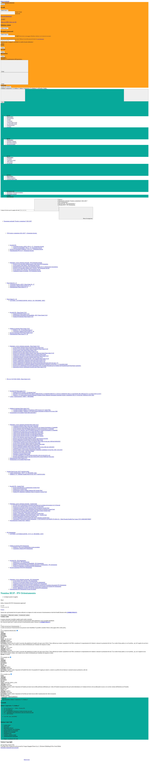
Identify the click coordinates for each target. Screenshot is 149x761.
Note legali (6, 726)
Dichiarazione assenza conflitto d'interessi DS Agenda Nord (27, 490)
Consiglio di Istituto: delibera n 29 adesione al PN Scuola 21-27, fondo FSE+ (32, 410)
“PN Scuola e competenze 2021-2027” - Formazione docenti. (22, 233)
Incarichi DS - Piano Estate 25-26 (18, 312)
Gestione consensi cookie (10, 735)
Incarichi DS (13, 245)
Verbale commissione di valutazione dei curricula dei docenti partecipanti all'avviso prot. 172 (35, 363)
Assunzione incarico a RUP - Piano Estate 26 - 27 (22, 284)
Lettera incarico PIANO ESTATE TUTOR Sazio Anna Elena (28, 433)
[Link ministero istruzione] (7, 2)
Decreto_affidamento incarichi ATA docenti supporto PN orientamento (30, 588)
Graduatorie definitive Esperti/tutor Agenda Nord (25, 516)
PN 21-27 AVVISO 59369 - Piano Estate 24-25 (18, 379)
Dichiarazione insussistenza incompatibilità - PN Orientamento (28, 563)
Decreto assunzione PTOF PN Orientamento (21, 567)
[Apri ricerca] (136, 95)
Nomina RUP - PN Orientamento (21, 562)
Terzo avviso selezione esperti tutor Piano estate (24, 437)
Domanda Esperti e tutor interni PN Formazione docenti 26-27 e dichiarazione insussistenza (35, 267)
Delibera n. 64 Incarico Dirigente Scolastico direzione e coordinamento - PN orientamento (35, 564)
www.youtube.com (5, 674)
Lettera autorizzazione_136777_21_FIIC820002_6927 (23, 473)
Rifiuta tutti (13, 615)
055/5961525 (9, 709)
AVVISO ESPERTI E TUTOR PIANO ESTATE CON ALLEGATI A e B (31, 455)
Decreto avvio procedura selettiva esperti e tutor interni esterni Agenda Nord (31, 510)
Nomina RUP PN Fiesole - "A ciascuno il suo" (24, 392)
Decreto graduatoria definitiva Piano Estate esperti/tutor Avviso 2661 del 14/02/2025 (33, 447)
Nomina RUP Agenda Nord (20, 489)
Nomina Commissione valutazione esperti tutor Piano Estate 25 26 (29, 360)
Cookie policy (7, 725)
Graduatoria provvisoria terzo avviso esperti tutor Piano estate (28, 431)
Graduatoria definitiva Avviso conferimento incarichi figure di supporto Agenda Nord (34, 509)
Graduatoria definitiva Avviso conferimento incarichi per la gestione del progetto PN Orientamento (37, 586)
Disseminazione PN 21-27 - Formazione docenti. (22, 250)
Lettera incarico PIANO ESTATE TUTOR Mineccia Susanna (28, 435)
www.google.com (5, 657)
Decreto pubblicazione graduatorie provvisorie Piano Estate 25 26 (29, 361)
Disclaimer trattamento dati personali (9, 747)
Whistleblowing (7, 733)
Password (17, 13)
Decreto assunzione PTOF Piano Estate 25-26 (21, 332)
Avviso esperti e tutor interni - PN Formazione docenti (26, 265)
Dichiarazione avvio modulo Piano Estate (20, 459)
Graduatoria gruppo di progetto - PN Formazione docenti (27, 271)
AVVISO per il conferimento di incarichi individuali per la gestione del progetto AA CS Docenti (36, 505)
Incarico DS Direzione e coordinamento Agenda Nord (26, 487)
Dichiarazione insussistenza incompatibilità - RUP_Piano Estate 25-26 (30, 315)
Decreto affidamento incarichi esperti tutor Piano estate (26, 445)
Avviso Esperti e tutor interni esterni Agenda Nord (25, 512)
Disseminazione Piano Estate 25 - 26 (19, 334)
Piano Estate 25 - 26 (12, 299)
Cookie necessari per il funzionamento (10, 626)
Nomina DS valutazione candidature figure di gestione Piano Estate (29, 354)
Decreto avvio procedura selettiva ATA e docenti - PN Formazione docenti (31, 268)
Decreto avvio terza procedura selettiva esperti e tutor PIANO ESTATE (30, 438)
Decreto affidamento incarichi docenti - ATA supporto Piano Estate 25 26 (31, 358)
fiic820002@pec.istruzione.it (20, 712)
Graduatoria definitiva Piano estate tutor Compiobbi (25, 426)
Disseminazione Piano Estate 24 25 (18, 458)
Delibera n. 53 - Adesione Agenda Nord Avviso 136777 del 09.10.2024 (27, 474)
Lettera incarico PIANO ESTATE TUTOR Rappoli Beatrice (28, 434)
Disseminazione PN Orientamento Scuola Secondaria (23, 589)
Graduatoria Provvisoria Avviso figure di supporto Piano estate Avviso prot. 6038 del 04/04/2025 (36, 441)
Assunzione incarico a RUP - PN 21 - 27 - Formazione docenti (28, 246)
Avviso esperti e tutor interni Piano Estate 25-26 (24, 350)
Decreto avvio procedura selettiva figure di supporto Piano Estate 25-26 (30, 349)
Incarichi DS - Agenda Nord (17, 486)
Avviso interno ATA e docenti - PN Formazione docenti (26, 269)
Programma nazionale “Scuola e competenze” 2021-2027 (73, 200)
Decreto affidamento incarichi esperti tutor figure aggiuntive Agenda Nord (31, 517)
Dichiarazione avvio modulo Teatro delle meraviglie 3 (23, 412)
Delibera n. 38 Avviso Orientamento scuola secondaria (26, 547)
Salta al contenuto (5, 1)
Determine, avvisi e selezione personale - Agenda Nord (23, 503)
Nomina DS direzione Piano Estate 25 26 (23, 316)
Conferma (8, 86)
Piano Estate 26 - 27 (12, 283)
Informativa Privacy (8, 728)
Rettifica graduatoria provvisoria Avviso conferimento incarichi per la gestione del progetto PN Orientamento (39, 585)
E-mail (17, 36)
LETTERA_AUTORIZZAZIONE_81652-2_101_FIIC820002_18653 (27, 300)
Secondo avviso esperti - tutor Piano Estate (23, 451)
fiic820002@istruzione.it (19, 711)
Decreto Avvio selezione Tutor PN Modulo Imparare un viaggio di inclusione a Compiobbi (35, 430)
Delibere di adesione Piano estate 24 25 (19, 408)
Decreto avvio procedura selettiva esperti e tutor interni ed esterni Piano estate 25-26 (33, 353)
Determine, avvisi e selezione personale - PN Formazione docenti (26, 262)
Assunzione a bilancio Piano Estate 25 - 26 (23, 331)
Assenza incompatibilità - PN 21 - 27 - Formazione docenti (27, 248)
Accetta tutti (24, 615)
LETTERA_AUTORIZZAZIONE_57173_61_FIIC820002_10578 (26, 534)
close (2, 102)
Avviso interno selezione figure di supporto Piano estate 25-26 (28, 347)
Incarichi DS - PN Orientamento (67, 203)
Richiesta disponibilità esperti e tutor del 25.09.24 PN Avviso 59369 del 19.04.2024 (33, 456)
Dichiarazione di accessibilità (11, 730)
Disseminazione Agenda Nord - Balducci (20, 520)
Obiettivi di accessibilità (9, 732)
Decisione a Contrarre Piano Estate (21, 454)
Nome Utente (18, 12)
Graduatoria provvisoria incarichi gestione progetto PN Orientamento (30, 583)
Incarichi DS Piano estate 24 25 (18, 391)
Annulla (3, 86)
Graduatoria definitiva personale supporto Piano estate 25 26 (28, 357)
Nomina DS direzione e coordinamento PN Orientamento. (27, 566)
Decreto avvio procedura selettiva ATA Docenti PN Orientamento (29, 582)
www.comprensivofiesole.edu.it (8, 630)
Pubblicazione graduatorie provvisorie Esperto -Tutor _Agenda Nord (30, 515)
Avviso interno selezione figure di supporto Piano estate (26, 442)
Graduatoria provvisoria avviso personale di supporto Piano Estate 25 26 (30, 356)
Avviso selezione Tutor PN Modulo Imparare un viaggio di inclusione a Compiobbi (33, 428)
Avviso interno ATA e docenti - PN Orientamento (25, 581)
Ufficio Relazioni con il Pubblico (12, 729)
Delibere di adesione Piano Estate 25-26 (20, 328)
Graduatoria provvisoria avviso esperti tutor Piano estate (26, 448)
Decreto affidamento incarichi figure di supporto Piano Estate (28, 440)
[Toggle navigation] (13, 95)
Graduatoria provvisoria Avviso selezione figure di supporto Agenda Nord (31, 508)
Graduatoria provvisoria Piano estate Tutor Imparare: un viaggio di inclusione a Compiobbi (35, 427)
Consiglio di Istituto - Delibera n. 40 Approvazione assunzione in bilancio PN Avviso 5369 (35, 411)
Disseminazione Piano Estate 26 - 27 (19, 287)
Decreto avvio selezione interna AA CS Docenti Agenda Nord (28, 506)
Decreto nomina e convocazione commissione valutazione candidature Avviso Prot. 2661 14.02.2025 (37, 449)
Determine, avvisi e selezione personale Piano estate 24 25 (24, 424)
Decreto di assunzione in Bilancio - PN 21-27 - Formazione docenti (26, 249)
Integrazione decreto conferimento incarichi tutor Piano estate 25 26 (29, 367)
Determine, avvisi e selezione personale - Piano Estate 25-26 (25, 346)
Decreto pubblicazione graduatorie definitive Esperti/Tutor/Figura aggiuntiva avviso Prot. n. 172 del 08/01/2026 (40, 364)
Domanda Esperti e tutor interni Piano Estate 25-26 (25, 351)
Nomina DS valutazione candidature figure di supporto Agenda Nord (30, 491)
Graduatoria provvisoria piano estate (22, 452)
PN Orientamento (63, 202)
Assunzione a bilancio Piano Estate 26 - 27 (20, 285)
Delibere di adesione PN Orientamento (19, 545)
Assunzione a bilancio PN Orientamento (23, 548)
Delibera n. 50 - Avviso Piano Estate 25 (22, 330)
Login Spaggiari (40, 39)
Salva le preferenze (12, 696)
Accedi (2, 4)
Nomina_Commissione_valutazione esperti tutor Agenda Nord (28, 513)
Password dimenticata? (6, 16)
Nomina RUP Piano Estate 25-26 (21, 314)
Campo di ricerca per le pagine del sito (10, 210)
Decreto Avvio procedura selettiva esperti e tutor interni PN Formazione (30, 264)
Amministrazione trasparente (11, 736)
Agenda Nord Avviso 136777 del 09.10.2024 (18, 471)
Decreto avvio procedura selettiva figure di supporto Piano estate (29, 444)
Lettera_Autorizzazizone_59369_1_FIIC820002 (22, 396)
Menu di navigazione (87, 218)
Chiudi (2, 47)
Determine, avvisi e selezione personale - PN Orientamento (24, 579)
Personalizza (4, 615)
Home (60, 199)
